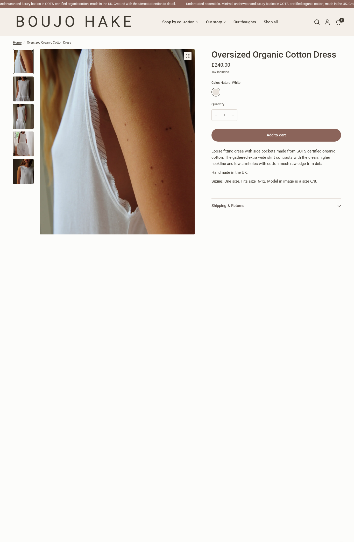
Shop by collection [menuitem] (178, 22)
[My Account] (327, 22)
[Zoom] (188, 56)
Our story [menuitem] (214, 22)
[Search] (317, 22)
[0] (336, 22)
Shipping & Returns (227, 205)
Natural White (216, 92)
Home (17, 42)
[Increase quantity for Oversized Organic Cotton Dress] (233, 115)
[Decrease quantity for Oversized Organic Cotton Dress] (216, 115)
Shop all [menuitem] (271, 22)
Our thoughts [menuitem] (244, 22)
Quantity (217, 104)
